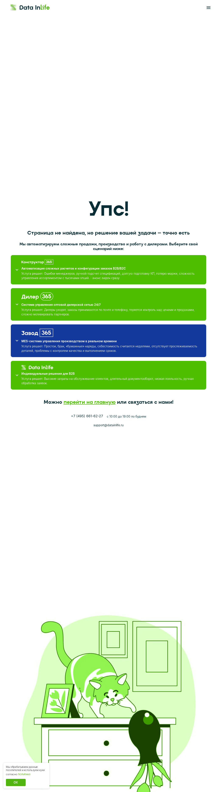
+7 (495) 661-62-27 (87, 416)
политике (24, 774)
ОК (16, 782)
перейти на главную (89, 402)
